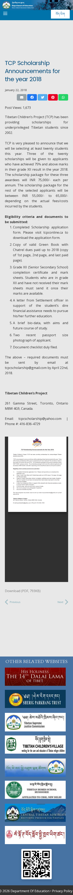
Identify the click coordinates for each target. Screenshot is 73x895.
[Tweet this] (42, 97)
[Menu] (5, 13)
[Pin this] (53, 97)
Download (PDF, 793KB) (23, 591)
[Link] (36, 677)
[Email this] (22, 97)
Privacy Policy (62, 891)
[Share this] (32, 97)
